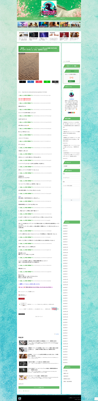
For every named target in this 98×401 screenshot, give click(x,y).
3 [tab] (50, 42)
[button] (55, 82)
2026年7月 (65, 228)
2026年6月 (65, 231)
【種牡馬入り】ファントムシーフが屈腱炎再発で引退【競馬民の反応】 (71, 132)
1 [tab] (47, 42)
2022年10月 (65, 346)
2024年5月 (65, 298)
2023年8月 (65, 322)
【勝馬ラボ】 (66, 373)
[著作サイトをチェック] (68, 112)
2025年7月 (65, 260)
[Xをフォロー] (70, 112)
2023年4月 (65, 333)
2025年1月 (65, 276)
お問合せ (70, 397)
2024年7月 (65, 292)
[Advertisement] (38, 87)
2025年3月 (65, 271)
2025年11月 (65, 249)
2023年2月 (65, 338)
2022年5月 (65, 359)
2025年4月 (65, 268)
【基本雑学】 (66, 376)
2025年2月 (65, 274)
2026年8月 (65, 225)
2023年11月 (65, 314)
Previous (17, 36)
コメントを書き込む (39, 387)
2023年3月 (65, 335)
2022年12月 (65, 343)
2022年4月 (65, 362)
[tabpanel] (23, 36)
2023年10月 (65, 316)
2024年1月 (65, 308)
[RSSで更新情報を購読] (74, 112)
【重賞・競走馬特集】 (67, 381)
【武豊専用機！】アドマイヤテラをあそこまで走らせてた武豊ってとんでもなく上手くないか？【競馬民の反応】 (71, 154)
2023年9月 (65, 319)
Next (80, 36)
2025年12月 (65, 247)
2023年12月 (65, 311)
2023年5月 (65, 330)
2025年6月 (65, 263)
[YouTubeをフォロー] (71, 112)
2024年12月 (65, 279)
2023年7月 (65, 324)
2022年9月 (65, 349)
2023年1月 (65, 341)
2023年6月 (65, 327)
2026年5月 (65, 233)
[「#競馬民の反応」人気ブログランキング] (22, 295)
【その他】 (65, 370)
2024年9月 (65, 287)
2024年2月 (65, 306)
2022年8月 (65, 351)
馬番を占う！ (71, 81)
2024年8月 (65, 290)
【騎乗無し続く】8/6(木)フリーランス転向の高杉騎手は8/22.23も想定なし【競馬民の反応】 (71, 139)
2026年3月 (65, 239)
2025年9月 (65, 255)
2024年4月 (65, 300)
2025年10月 (65, 252)
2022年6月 (65, 357)
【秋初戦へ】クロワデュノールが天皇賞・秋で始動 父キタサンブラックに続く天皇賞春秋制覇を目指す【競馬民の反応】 (71, 125)
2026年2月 (65, 241)
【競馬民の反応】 (66, 378)
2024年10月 (65, 284)
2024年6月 (65, 295)
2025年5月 (65, 266)
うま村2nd (71, 99)
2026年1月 (65, 244)
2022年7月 (65, 354)
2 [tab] (49, 42)
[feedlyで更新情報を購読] (73, 112)
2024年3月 (65, 303)
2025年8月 (65, 257)
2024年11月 (65, 282)
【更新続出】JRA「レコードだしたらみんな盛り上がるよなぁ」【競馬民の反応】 (71, 147)
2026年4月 (65, 236)
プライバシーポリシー (76, 397)
